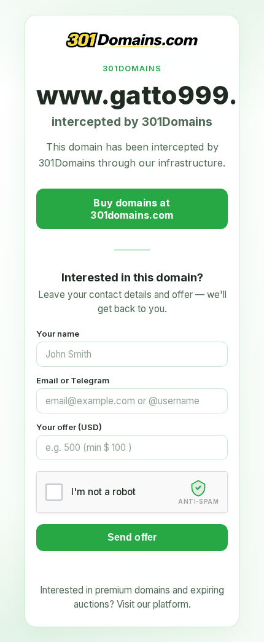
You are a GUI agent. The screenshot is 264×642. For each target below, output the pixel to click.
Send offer (132, 537)
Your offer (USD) (69, 427)
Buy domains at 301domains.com (131, 209)
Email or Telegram (72, 380)
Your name (57, 334)
